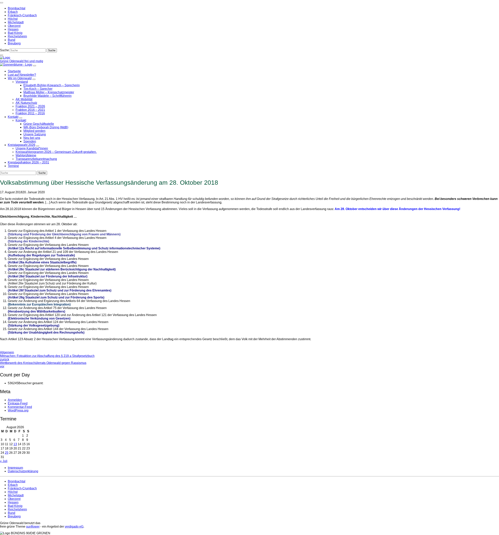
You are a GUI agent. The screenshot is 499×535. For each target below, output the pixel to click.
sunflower (33, 526)
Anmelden (15, 400)
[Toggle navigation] (1, 2)
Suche (4, 50)
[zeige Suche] (1, 55)
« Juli (3, 461)
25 (6, 452)
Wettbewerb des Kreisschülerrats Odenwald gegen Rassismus (43, 364)
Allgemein (7, 352)
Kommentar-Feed (20, 407)
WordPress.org (18, 410)
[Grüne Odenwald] (5, 57)
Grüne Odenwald (12, 61)
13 (15, 444)
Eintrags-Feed (17, 403)
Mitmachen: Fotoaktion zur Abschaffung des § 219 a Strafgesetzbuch (47, 357)
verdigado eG (74, 526)
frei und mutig (33, 61)
